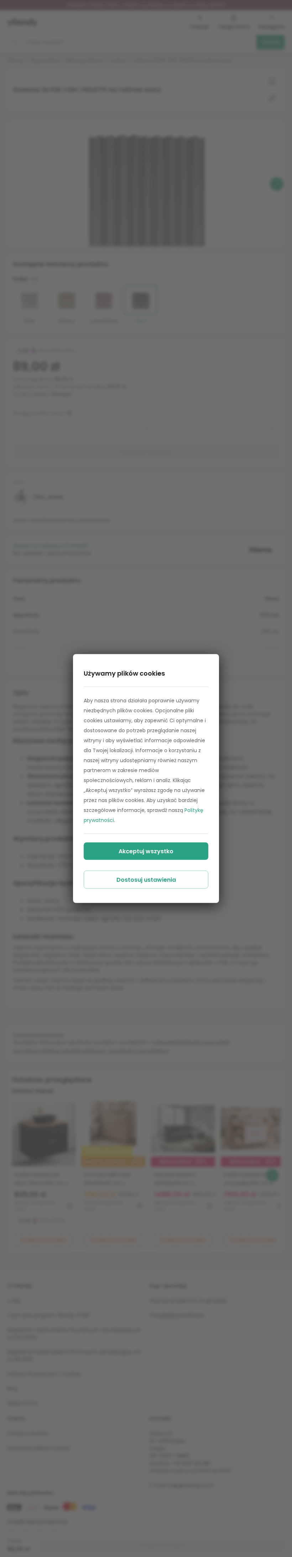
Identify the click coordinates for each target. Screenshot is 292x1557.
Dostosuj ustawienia (146, 880)
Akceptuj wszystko (146, 851)
